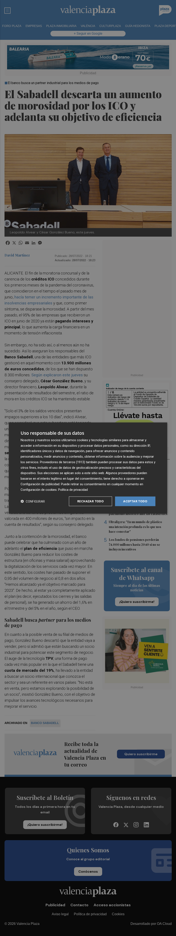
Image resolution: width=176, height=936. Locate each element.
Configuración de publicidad (40, 484)
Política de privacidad (73, 489)
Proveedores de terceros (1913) (62, 462)
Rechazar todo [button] (90, 501)
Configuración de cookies (39, 489)
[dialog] (88, 468)
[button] (33, 501)
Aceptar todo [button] (135, 501)
